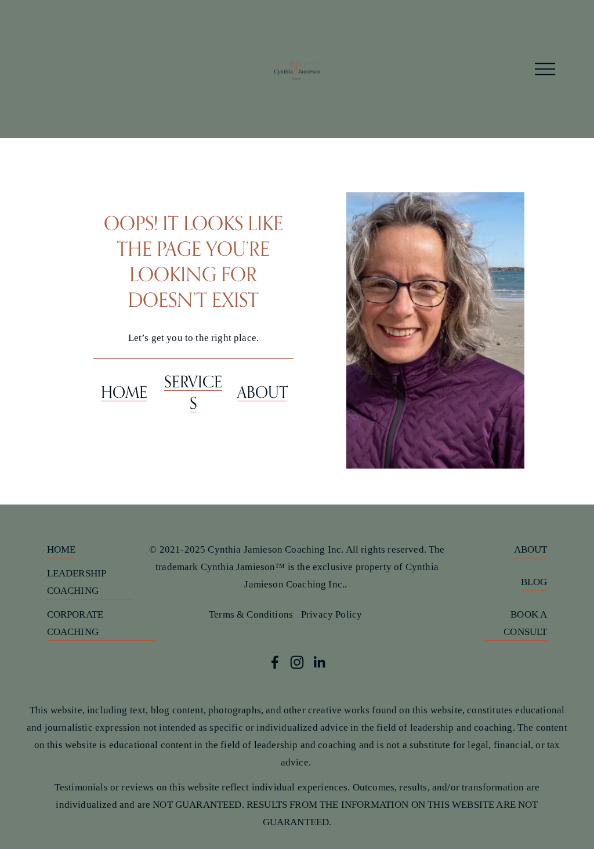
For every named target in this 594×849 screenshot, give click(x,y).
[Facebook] (275, 662)
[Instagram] (297, 662)
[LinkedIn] (319, 662)
